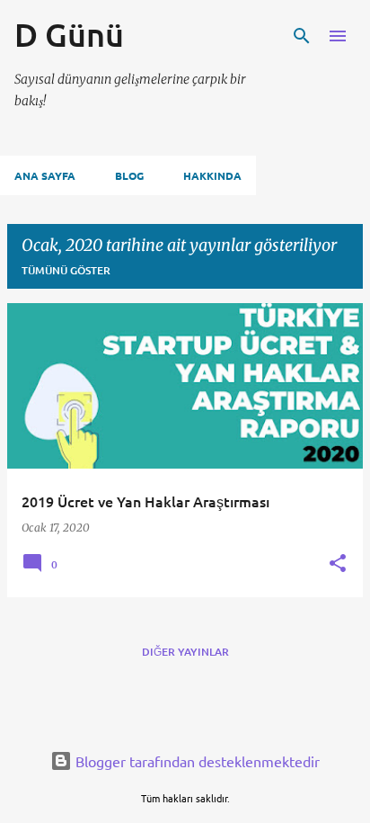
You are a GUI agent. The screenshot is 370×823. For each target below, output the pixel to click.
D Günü (69, 34)
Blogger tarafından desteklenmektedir (196, 761)
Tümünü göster (66, 270)
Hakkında (212, 175)
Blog (129, 175)
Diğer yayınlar (185, 651)
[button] (337, 564)
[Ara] (302, 36)
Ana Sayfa (44, 175)
